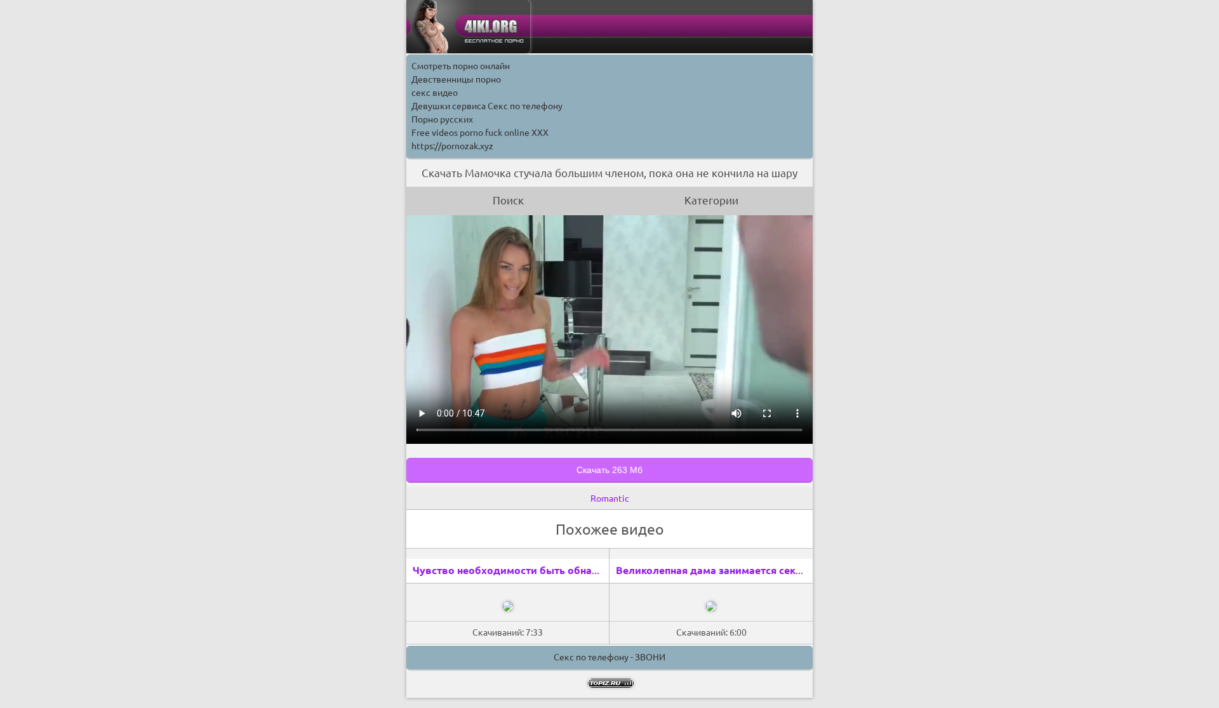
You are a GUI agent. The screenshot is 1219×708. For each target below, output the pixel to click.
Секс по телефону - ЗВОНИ (609, 657)
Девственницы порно (456, 79)
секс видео (434, 93)
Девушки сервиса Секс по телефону (487, 106)
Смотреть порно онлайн (460, 66)
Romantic (609, 498)
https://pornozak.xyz (452, 146)
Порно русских (442, 119)
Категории (711, 200)
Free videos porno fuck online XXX (480, 133)
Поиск (508, 200)
